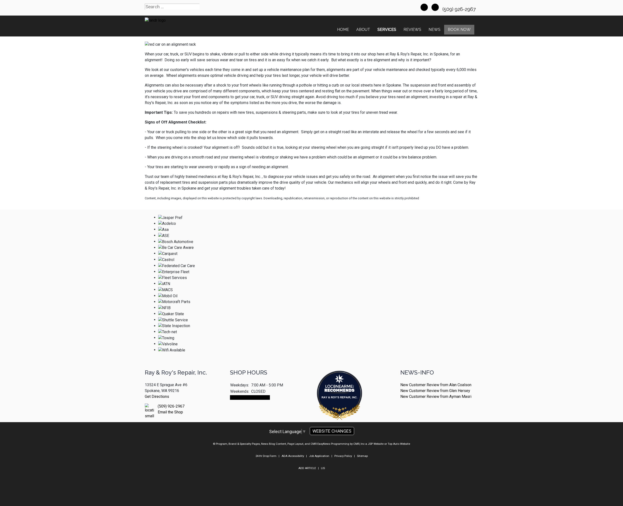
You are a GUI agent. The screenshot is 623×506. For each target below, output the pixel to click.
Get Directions (157, 396)
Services (386, 29)
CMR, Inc (359, 443)
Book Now (459, 29)
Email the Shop (170, 412)
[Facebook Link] (424, 7)
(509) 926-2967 (459, 9)
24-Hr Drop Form (266, 456)
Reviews (412, 29)
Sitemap (362, 456)
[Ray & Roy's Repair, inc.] (339, 409)
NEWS (434, 29)
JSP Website (376, 443)
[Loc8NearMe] (339, 382)
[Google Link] (435, 7)
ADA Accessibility (293, 456)
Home (343, 29)
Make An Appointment (250, 397)
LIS (323, 468)
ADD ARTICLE (307, 468)
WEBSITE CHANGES (331, 431)
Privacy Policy (343, 456)
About (363, 29)
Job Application (319, 456)
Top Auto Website (399, 443)
